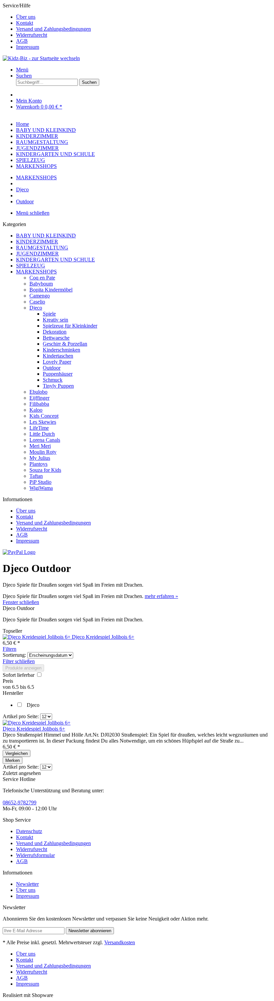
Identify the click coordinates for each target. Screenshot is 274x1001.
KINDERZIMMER (37, 241)
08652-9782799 (19, 802)
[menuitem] (143, 17)
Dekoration (54, 332)
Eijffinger (39, 398)
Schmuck (52, 380)
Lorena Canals (44, 440)
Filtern (9, 649)
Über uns (25, 17)
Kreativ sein (55, 320)
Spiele (49, 314)
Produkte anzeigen (23, 667)
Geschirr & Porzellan (65, 344)
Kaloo (35, 410)
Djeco (35, 308)
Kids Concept (43, 416)
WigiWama (41, 488)
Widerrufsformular (35, 855)
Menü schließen (32, 213)
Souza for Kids (45, 470)
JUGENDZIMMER (37, 253)
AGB (22, 41)
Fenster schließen (21, 602)
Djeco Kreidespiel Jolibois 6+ (103, 637)
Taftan (36, 476)
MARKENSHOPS (36, 271)
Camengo (39, 295)
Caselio (37, 302)
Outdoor (51, 368)
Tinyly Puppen (58, 386)
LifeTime (39, 428)
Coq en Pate (42, 277)
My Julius (39, 458)
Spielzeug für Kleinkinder (70, 326)
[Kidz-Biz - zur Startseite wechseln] (41, 58)
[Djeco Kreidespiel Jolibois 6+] (37, 637)
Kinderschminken (61, 350)
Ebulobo (38, 392)
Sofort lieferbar (19, 675)
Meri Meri (40, 446)
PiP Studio (40, 482)
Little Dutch (42, 434)
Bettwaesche (56, 338)
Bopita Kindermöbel (51, 289)
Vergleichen (16, 753)
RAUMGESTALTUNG (42, 247)
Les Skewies (42, 422)
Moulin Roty (42, 452)
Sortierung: (14, 655)
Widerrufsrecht (31, 35)
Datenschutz (29, 831)
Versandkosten (119, 942)
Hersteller (13, 693)
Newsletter (27, 884)
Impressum (27, 47)
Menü (22, 69)
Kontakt (24, 23)
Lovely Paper (57, 362)
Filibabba (39, 404)
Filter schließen (19, 661)
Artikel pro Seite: (21, 716)
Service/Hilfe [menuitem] (47, 26)
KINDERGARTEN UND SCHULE (55, 259)
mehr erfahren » (161, 596)
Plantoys (38, 464)
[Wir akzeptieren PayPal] (19, 552)
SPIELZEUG (30, 265)
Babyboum (41, 283)
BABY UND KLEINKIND (46, 235)
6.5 (16, 687)
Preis (8, 681)
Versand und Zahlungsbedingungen (53, 29)
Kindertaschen (58, 356)
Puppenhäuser (58, 374)
